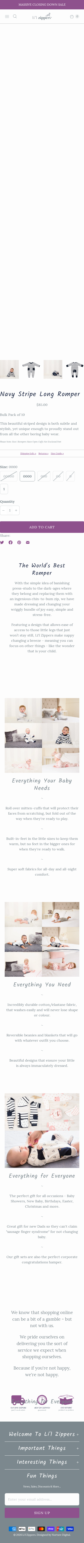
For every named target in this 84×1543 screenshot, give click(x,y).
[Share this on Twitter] (3, 542)
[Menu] (7, 16)
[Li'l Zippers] (42, 16)
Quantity (7, 501)
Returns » (43, 453)
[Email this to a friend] (27, 542)
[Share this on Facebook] (10, 542)
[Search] (15, 16)
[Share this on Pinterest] (19, 542)
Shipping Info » (28, 453)
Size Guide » (57, 453)
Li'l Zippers (29, 1535)
